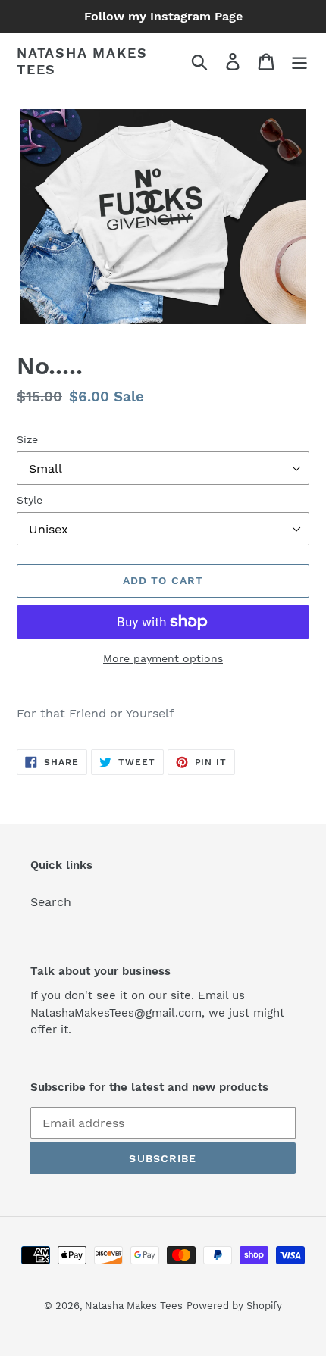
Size (27, 439)
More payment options (163, 658)
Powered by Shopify (234, 1305)
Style (29, 500)
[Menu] (299, 61)
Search (50, 902)
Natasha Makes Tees (82, 61)
